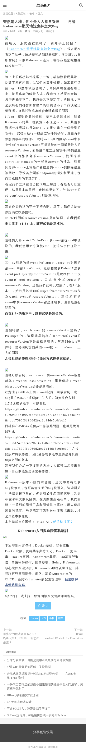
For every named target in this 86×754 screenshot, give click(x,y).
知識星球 (43, 5)
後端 (31, 13)
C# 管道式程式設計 (19, 702)
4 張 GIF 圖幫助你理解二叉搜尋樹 (29, 666)
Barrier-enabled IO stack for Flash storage (65, 636)
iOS (44, 618)
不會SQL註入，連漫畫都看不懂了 (29, 708)
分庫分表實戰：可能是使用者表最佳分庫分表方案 (39, 660)
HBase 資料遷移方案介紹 (23, 695)
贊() (45, 605)
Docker (34, 618)
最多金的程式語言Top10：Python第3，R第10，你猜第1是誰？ (21, 638)
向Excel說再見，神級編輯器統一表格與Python (36, 715)
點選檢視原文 (63, 522)
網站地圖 (53, 747)
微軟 (51, 618)
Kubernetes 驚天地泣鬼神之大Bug (34, 49)
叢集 (60, 618)
